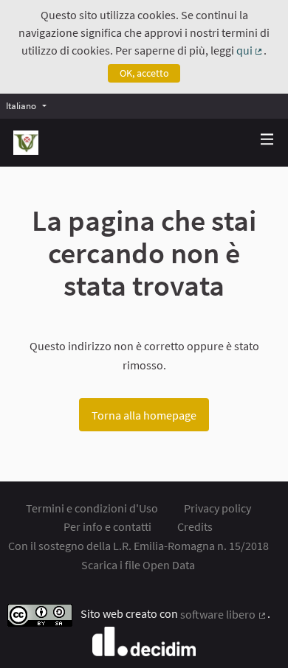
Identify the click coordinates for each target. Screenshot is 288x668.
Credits (195, 526)
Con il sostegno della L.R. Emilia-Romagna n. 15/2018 (138, 545)
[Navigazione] (267, 139)
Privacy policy (217, 508)
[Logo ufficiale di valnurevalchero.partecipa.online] (25, 143)
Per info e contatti (107, 526)
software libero (223, 614)
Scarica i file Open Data (138, 564)
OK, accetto (144, 73)
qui (250, 50)
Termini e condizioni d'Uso (92, 508)
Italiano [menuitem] (21, 105)
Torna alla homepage (144, 415)
